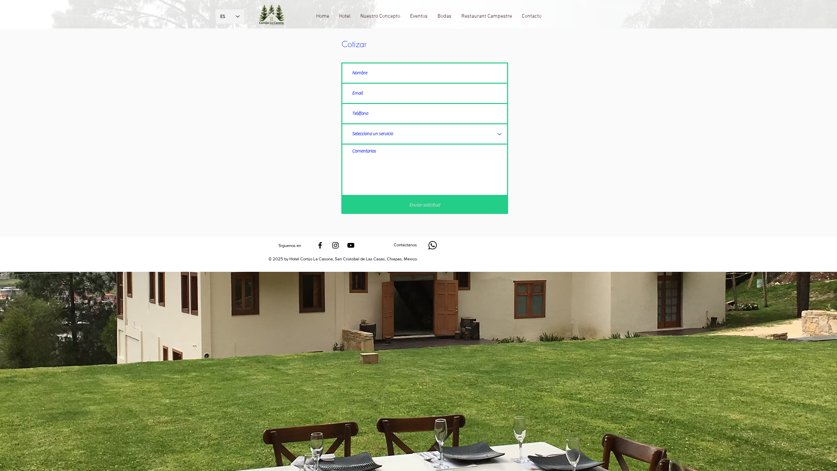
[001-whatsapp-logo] (432, 245)
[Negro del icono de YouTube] (351, 245)
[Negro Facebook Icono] (320, 245)
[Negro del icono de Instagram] (335, 245)
